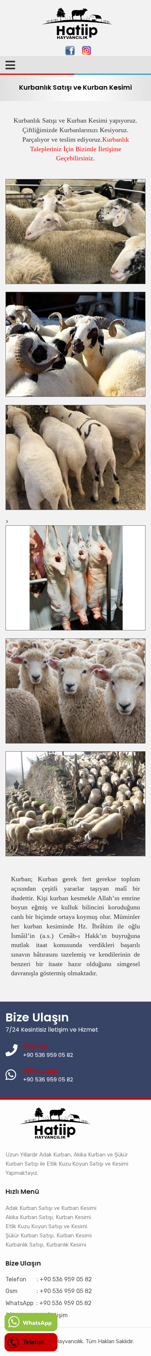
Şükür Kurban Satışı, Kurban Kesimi (48, 1235)
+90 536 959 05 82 (48, 1079)
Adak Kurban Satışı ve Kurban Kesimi (50, 1208)
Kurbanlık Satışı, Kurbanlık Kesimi (45, 1244)
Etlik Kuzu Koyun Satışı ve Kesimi (46, 1226)
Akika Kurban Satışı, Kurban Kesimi (48, 1217)
